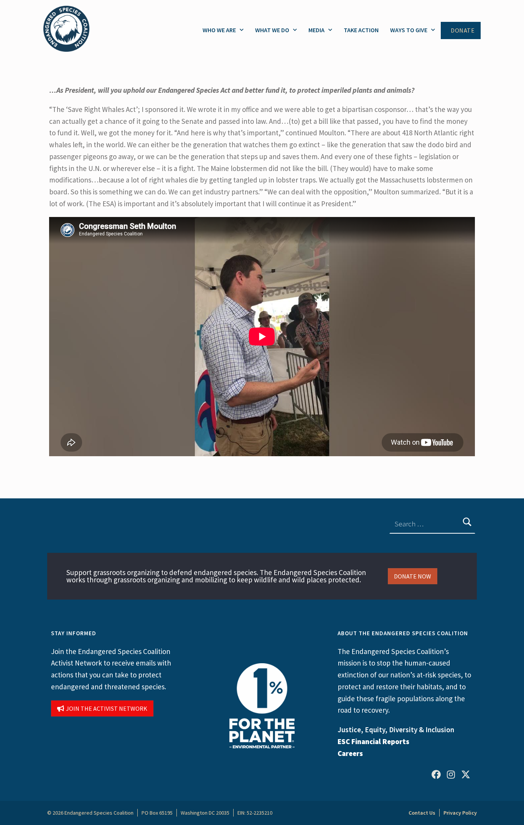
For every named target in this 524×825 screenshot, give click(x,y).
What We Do (272, 30)
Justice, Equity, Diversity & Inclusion (396, 729)
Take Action (361, 30)
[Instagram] (450, 774)
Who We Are (219, 30)
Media (316, 30)
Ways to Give (408, 30)
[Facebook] (436, 774)
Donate (463, 30)
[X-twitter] (465, 774)
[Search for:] (432, 524)
